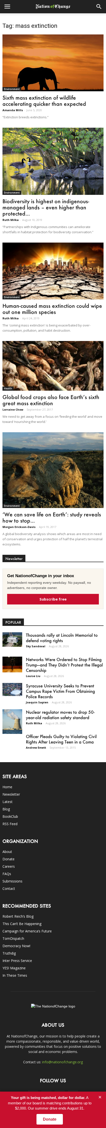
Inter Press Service (17, 960)
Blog (6, 809)
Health (8, 388)
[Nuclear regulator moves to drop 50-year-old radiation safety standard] (12, 721)
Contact (8, 888)
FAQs (6, 873)
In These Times (14, 975)
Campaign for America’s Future (27, 931)
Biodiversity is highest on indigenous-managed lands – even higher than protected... (45, 207)
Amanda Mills (12, 110)
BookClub (10, 816)
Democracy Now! (16, 945)
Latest (7, 801)
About (7, 851)
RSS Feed (10, 823)
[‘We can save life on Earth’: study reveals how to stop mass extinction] (53, 470)
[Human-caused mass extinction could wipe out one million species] (53, 271)
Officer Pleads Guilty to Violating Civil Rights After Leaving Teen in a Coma (61, 739)
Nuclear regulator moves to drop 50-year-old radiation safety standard (60, 714)
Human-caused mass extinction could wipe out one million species (52, 308)
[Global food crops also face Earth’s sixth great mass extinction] (53, 366)
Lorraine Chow (12, 409)
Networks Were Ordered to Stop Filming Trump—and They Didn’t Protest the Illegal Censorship (64, 665)
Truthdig (9, 953)
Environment (12, 89)
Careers (8, 866)
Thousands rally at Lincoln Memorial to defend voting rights (62, 637)
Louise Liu (33, 676)
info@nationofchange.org (62, 1062)
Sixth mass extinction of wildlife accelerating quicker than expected (44, 100)
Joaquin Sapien (37, 702)
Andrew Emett (36, 747)
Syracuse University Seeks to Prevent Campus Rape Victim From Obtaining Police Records (60, 691)
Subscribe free (53, 599)
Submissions (12, 881)
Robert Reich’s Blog (18, 916)
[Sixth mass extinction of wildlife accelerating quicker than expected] (53, 62)
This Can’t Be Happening (21, 923)
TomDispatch (13, 938)
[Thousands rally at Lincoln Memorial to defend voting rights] (12, 639)
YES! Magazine (14, 968)
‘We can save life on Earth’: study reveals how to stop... (51, 517)
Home (7, 787)
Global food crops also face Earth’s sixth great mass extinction (50, 400)
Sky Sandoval (35, 646)
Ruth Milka (10, 220)
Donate (8, 859)
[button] (99, 6)
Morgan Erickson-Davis (18, 527)
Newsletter (11, 794)
